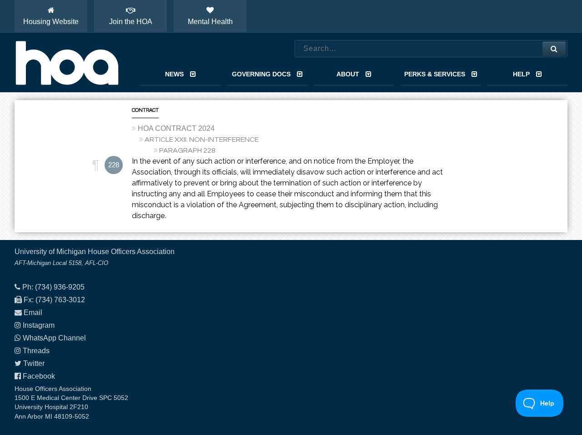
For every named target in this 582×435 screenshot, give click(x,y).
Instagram (39, 325)
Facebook (39, 376)
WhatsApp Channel (54, 338)
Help (521, 74)
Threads (36, 351)
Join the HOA (130, 21)
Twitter (34, 363)
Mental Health (210, 21)
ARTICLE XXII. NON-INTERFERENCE (202, 139)
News (174, 74)
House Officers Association (67, 62)
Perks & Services (434, 74)
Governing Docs (261, 74)
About (347, 74)
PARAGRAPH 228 (187, 150)
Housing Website (51, 21)
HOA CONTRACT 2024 (176, 128)
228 (113, 165)
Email (33, 312)
